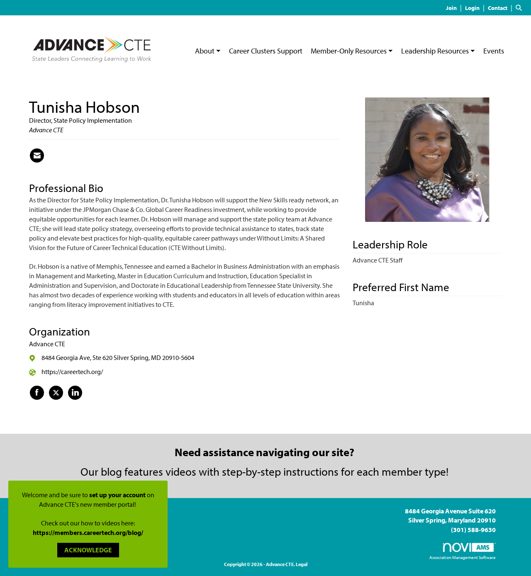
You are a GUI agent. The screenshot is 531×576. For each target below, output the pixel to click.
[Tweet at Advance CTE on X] (56, 393)
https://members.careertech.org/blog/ (88, 532)
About (205, 51)
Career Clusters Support (265, 51)
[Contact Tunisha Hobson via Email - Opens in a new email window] (37, 155)
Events (493, 51)
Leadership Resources (435, 51)
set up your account (117, 495)
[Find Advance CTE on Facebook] (37, 393)
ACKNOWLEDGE (88, 550)
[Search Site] (520, 7)
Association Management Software (462, 557)
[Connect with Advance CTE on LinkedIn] (75, 393)
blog (111, 471)
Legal (301, 564)
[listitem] (455, 7)
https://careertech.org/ (72, 371)
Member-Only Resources (349, 51)
